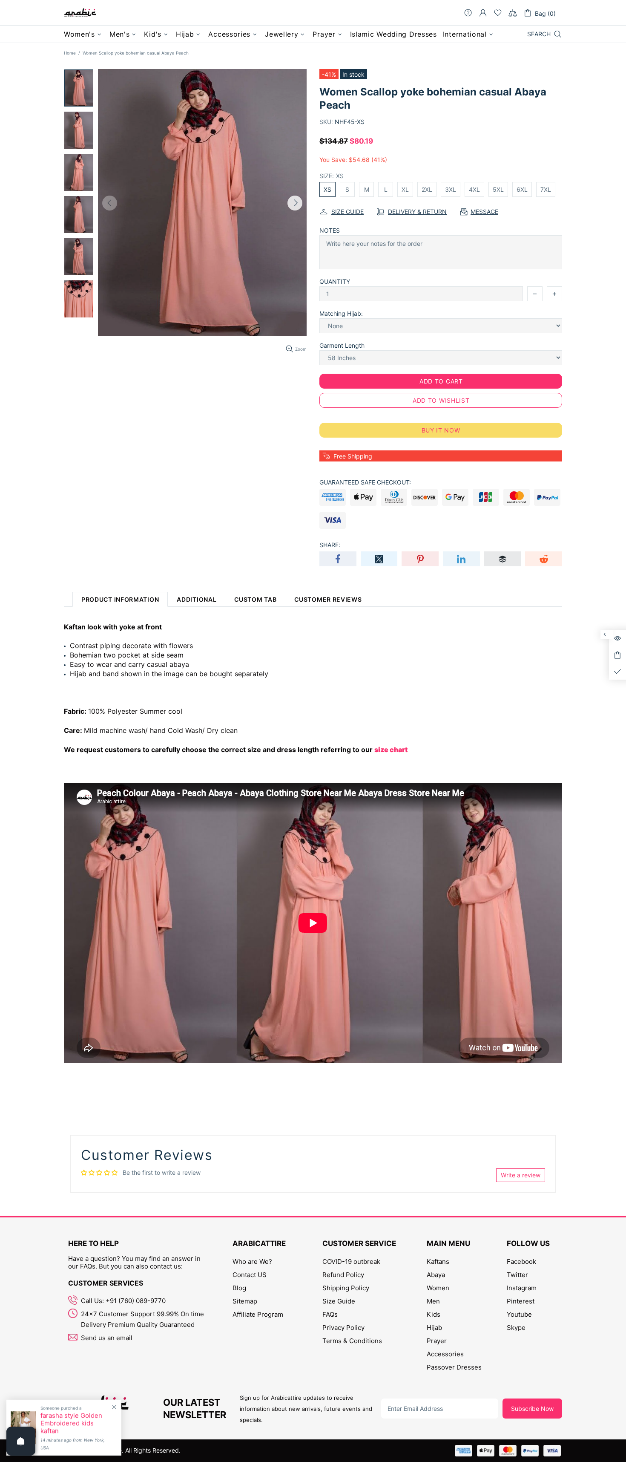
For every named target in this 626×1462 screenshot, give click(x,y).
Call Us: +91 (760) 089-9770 (123, 1301)
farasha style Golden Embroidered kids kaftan (71, 1423)
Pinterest (520, 1301)
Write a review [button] (520, 1175)
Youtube (519, 1314)
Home (70, 52)
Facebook (521, 1261)
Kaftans (438, 1261)
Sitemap (245, 1301)
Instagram (522, 1288)
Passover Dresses (454, 1367)
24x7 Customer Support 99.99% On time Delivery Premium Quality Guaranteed (142, 1319)
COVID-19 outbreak (351, 1261)
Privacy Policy (343, 1328)
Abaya (436, 1275)
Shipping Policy (345, 1288)
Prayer (437, 1341)
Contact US (250, 1275)
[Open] (20, 1441)
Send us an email (106, 1338)
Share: (329, 544)
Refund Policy (343, 1275)
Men (433, 1301)
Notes (329, 230)
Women (438, 1288)
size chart (391, 749)
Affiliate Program (258, 1314)
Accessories (445, 1354)
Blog (239, 1288)
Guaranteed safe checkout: (365, 482)
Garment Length (342, 345)
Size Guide (338, 1301)
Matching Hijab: (341, 313)
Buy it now (441, 430)
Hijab (434, 1328)
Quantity (334, 281)
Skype (516, 1328)
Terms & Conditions (352, 1341)
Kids (433, 1314)
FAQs (330, 1314)
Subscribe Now (532, 1408)
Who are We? (252, 1261)
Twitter (517, 1275)
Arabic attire (80, 13)
